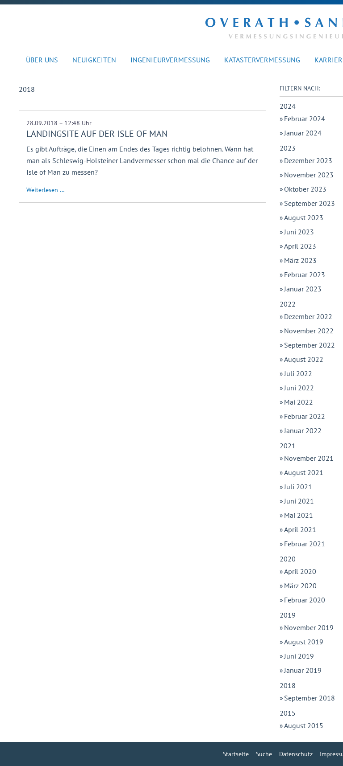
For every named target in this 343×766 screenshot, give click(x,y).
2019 (288, 614)
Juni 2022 (299, 387)
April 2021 (300, 529)
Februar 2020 (304, 599)
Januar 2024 (303, 132)
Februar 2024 (304, 118)
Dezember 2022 (308, 316)
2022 (288, 303)
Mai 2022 (298, 401)
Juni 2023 (299, 231)
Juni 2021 (299, 500)
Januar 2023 (303, 288)
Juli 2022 (298, 373)
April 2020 (300, 571)
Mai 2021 (298, 515)
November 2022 (309, 330)
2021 (288, 445)
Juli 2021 (298, 486)
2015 (288, 713)
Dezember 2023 (308, 160)
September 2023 (309, 203)
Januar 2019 (303, 670)
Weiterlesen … (45, 190)
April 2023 (300, 246)
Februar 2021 (304, 543)
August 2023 (303, 217)
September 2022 (309, 344)
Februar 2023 (304, 274)
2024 (288, 106)
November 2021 (309, 458)
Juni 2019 (299, 655)
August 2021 (303, 472)
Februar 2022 (304, 416)
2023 (288, 147)
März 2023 (300, 260)
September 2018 (309, 697)
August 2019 (303, 641)
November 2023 (309, 174)
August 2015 (303, 725)
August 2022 (303, 359)
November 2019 (309, 627)
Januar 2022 (303, 430)
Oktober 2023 (305, 188)
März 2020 (300, 585)
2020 (288, 558)
